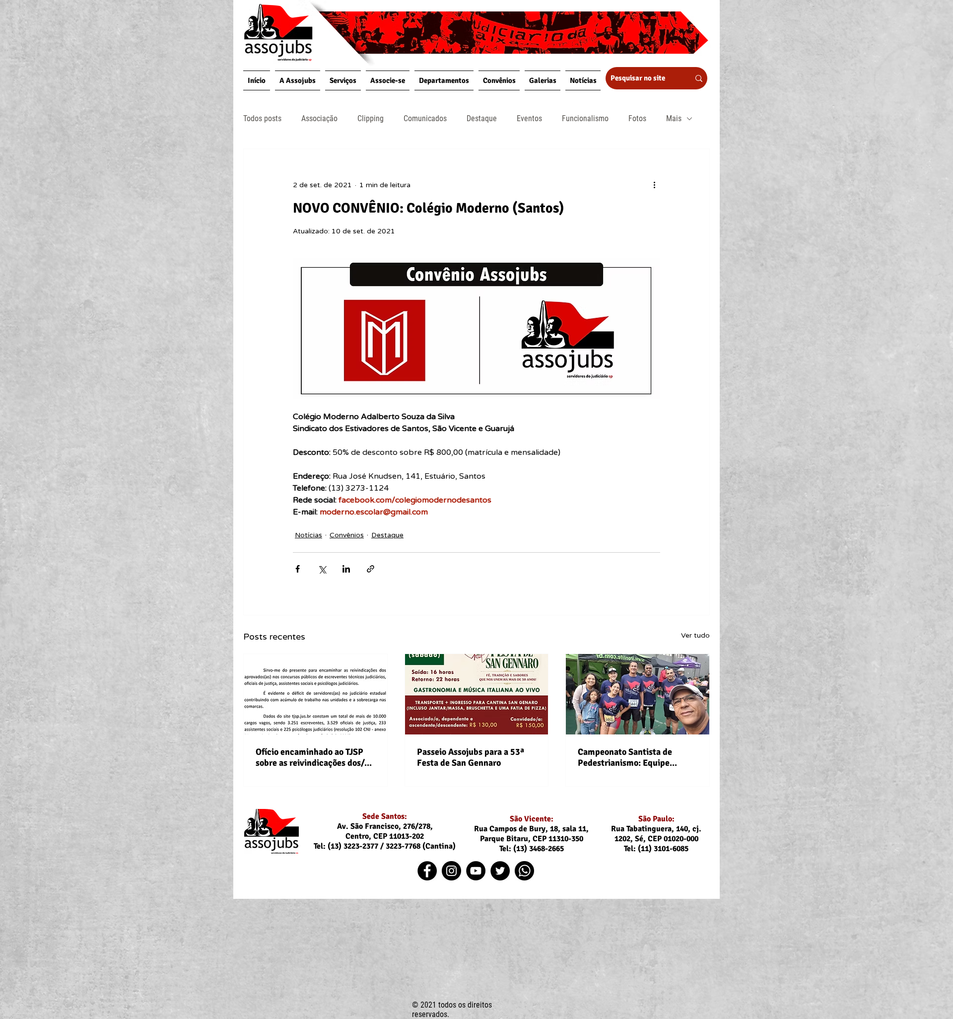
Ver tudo (695, 635)
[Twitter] (500, 870)
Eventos (529, 118)
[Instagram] (451, 870)
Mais (673, 118)
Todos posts (262, 118)
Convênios (347, 535)
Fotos (637, 118)
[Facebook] (427, 870)
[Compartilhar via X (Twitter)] (322, 569)
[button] (297, 80)
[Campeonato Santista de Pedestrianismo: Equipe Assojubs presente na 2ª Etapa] (637, 694)
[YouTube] (475, 870)
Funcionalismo (585, 118)
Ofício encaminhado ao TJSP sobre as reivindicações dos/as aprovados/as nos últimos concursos (314, 757)
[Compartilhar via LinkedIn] (346, 569)
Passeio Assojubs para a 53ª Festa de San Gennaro (470, 757)
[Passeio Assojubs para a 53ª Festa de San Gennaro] (476, 694)
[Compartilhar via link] (370, 569)
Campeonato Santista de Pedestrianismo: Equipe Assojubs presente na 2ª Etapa (636, 757)
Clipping (370, 118)
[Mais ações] (654, 185)
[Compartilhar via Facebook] (297, 569)
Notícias (308, 535)
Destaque (482, 118)
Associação (319, 118)
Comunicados (425, 118)
